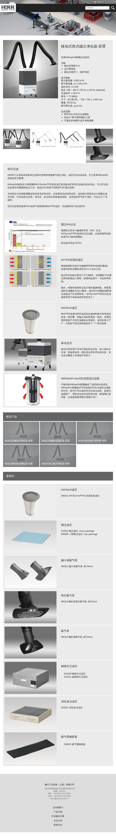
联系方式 (58, 825)
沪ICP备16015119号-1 (59, 799)
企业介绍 (58, 820)
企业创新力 (58, 807)
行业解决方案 (58, 816)
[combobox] (99, 2)
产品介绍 (58, 812)
